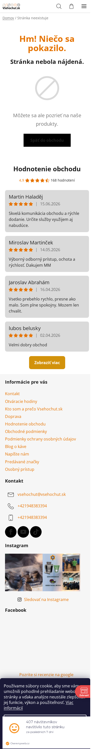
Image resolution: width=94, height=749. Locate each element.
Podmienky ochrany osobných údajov (40, 439)
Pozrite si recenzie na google (46, 674)
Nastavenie (45, 720)
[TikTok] (36, 532)
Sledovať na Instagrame (46, 599)
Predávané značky (22, 462)
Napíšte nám (17, 454)
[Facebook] (11, 532)
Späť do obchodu (47, 140)
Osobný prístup (19, 469)
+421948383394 (32, 506)
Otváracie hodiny (21, 401)
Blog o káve (15, 446)
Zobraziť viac (47, 362)
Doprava (13, 416)
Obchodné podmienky (26, 431)
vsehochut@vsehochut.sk (42, 494)
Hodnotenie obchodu (47, 168)
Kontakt (12, 393)
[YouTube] (23, 532)
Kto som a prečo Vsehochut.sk (33, 409)
